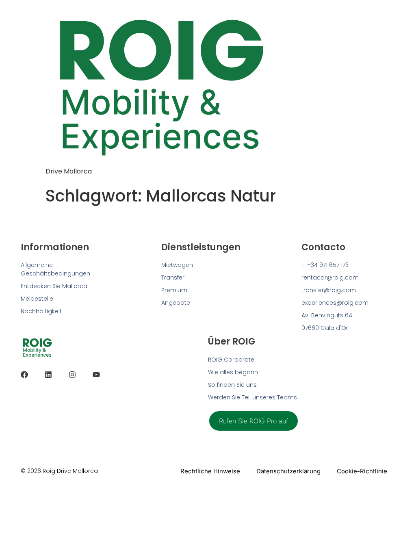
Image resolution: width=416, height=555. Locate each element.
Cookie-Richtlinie (362, 471)
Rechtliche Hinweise (210, 471)
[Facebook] (24, 374)
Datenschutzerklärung (288, 471)
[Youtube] (96, 374)
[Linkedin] (48, 374)
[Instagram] (72, 374)
